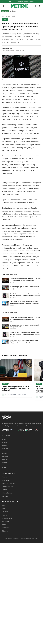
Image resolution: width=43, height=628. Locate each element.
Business (4, 462)
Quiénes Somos (7, 493)
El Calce (4, 468)
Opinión (4, 454)
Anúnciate (5, 496)
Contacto (5, 477)
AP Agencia (8, 48)
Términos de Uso (7, 486)
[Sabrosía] (36, 430)
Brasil (3, 505)
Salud (3, 451)
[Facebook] (2, 1)
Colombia (5, 512)
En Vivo (4, 440)
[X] (5, 1)
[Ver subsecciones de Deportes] (37, 11)
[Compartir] (39, 49)
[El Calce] (13, 430)
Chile (3, 508)
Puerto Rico (5, 528)
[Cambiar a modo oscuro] (39, 6)
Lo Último (5, 442)
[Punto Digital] (28, 430)
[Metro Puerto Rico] (5, 430)
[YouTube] (10, 1)
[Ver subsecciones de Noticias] (26, 11)
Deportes (32, 11)
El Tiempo (5, 459)
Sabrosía (4, 465)
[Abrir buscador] (36, 6)
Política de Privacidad (8, 483)
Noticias (21, 11)
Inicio (3, 16)
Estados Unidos (7, 518)
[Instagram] (7, 1)
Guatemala (5, 521)
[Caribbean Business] (20, 430)
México (4, 525)
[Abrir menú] (3, 6)
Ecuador (4, 515)
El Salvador (5, 531)
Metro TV (5, 456)
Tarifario (4, 490)
